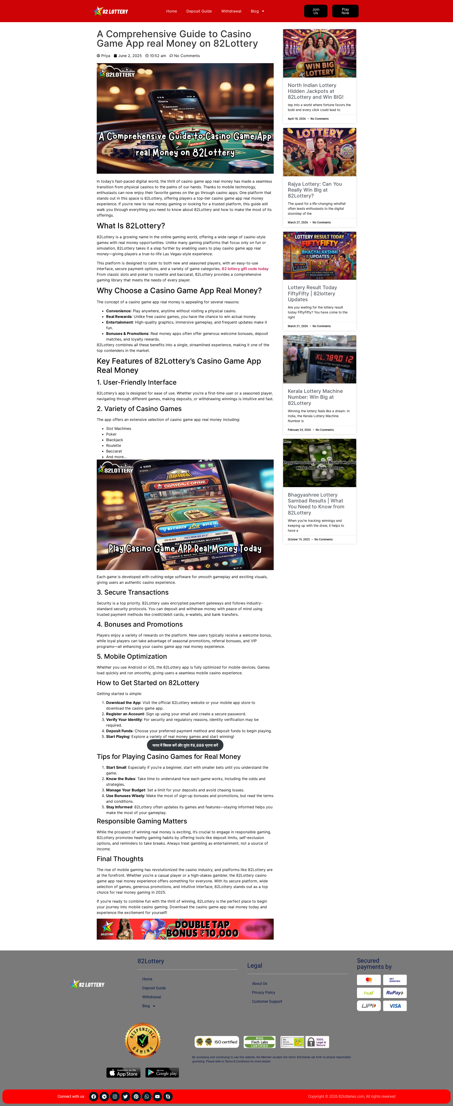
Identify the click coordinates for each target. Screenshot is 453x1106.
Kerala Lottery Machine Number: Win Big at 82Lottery (315, 397)
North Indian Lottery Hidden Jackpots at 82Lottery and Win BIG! (316, 91)
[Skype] (168, 1096)
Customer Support (267, 1001)
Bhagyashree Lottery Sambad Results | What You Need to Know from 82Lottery (316, 504)
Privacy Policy (263, 992)
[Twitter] (125, 1096)
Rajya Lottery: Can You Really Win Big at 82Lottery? (315, 190)
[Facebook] (93, 1096)
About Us (259, 983)
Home (171, 11)
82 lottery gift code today (245, 268)
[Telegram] (104, 1096)
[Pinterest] (136, 1096)
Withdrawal (231, 11)
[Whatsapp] (146, 1096)
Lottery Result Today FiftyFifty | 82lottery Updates (312, 293)
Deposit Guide (199, 11)
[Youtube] (157, 1096)
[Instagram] (115, 1096)
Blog (255, 11)
